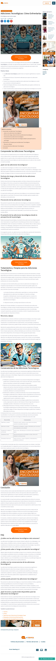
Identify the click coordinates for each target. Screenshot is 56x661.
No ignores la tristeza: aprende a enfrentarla (51, 23)
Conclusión (5, 148)
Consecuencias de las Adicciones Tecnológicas (13, 146)
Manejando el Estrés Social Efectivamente (13, 617)
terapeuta (16, 629)
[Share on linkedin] (8, 21)
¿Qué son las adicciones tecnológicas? (12, 133)
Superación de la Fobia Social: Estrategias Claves (14, 615)
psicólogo (11, 629)
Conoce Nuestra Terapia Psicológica (21, 58)
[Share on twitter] (5, 21)
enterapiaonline (4, 629)
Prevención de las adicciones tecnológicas (13, 137)
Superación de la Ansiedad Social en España (13, 619)
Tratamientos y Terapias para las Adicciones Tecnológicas (16, 142)
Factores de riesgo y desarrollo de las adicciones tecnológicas (18, 135)
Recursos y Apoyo (8, 144)
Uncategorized (10, 18)
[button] (47, 3)
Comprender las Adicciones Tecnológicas (12, 131)
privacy (5, 613)
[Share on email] (11, 21)
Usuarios (5, 611)
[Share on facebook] (2, 21)
